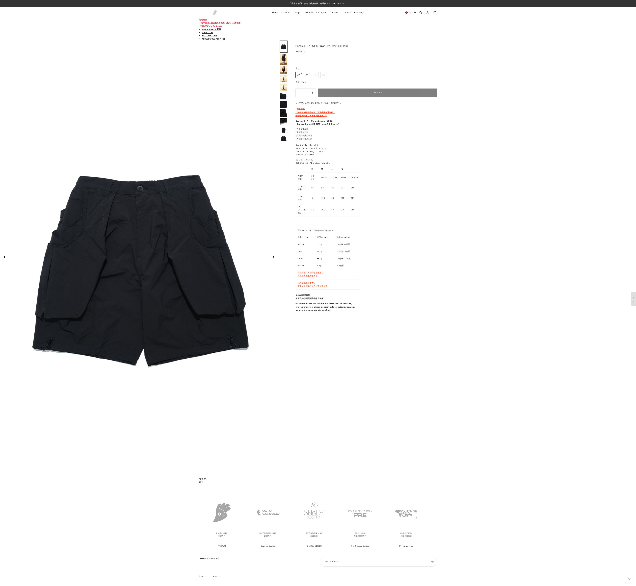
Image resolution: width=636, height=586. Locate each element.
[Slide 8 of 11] (283, 113)
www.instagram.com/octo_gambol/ (312, 310)
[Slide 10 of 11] (283, 130)
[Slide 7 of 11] (283, 104)
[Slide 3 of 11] (283, 70)
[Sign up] (432, 561)
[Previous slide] (3, 257)
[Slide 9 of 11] (283, 121)
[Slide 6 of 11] (283, 95)
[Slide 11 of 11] (283, 138)
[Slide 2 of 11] (283, 59)
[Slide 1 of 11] (283, 46)
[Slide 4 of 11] (283, 78)
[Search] (420, 12)
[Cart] (435, 12)
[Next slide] (274, 257)
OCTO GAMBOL (214, 576)
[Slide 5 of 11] (283, 87)
